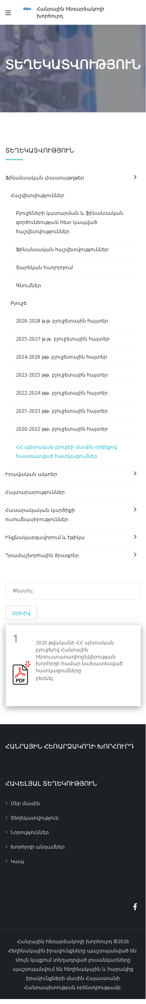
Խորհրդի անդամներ (38, 846)
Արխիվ (21, 612)
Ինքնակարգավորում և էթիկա (45, 537)
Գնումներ (28, 285)
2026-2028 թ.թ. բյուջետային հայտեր (62, 320)
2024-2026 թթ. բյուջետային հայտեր (61, 356)
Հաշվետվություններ (37, 195)
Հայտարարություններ (35, 492)
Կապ (17, 861)
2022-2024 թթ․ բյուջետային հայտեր (62, 392)
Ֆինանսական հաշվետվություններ (62, 249)
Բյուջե (19, 303)
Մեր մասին (25, 803)
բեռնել (44, 678)
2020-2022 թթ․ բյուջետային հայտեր (62, 428)
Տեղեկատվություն (35, 817)
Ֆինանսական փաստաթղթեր (44, 177)
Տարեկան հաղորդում (44, 267)
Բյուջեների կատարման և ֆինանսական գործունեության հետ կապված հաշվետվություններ (69, 222)
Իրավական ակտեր (31, 474)
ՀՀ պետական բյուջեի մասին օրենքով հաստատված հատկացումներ (66, 451)
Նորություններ (30, 832)
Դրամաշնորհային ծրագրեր (42, 555)
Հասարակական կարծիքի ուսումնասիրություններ (40, 514)
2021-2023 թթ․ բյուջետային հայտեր (62, 410)
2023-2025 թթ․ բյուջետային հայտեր (62, 374)
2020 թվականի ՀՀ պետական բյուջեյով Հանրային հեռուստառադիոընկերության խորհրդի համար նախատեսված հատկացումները (79, 656)
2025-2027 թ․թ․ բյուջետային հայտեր (63, 338)
